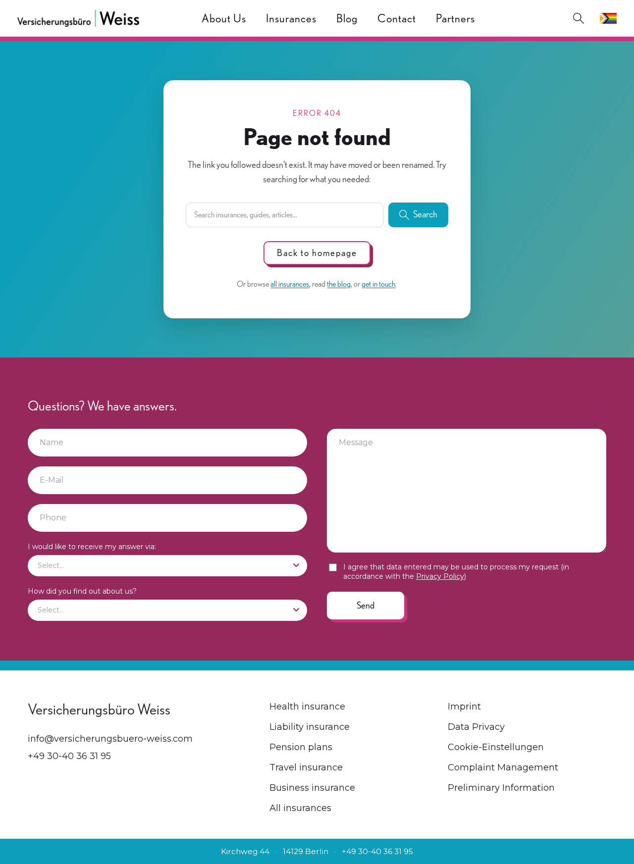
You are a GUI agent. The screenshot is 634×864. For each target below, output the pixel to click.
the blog (339, 284)
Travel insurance (306, 767)
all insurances (289, 284)
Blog (347, 18)
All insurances (300, 808)
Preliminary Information (501, 787)
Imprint (464, 706)
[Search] (578, 18)
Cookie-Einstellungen (496, 747)
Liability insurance (309, 726)
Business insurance (312, 787)
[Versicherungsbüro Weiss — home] (78, 18)
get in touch (378, 284)
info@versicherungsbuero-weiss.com (110, 738)
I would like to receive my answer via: (92, 546)
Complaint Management (503, 767)
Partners (455, 18)
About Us (224, 18)
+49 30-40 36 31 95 (69, 756)
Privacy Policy (440, 576)
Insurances (291, 18)
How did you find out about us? (82, 591)
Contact (396, 18)
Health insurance (307, 706)
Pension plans (300, 747)
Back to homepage (317, 252)
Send (365, 605)
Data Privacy (476, 726)
